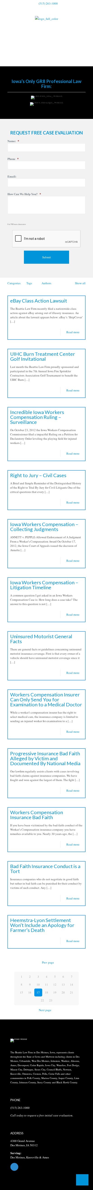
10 (38, 984)
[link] (18, 1040)
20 (63, 992)
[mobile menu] (87, 22)
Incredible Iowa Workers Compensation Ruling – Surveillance (37, 417)
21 (71, 992)
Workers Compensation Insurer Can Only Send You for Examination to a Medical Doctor (46, 699)
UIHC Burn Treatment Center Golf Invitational (42, 356)
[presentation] (46, 239)
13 (63, 984)
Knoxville (32, 1157)
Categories (14, 283)
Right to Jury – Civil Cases (38, 475)
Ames (45, 1157)
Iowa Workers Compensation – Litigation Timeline (44, 584)
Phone (13, 159)
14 (71, 984)
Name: (13, 141)
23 (50, 1000)
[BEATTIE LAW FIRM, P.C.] (46, 18)
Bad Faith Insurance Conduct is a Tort (45, 868)
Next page (45, 1010)
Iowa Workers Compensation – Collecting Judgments (44, 526)
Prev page (48, 962)
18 (46, 992)
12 (54, 984)
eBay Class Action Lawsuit (38, 301)
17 (38, 992)
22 (42, 1000)
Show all (80, 283)
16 (29, 992)
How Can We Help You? (24, 194)
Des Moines (17, 1157)
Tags (29, 283)
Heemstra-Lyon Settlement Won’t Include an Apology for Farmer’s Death (42, 925)
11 (46, 984)
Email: (11, 176)
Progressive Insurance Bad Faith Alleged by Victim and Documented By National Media (45, 758)
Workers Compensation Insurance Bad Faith (36, 814)
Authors (46, 283)
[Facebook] (46, 1167)
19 (54, 992)
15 (21, 992)
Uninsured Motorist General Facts (41, 638)
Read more (72, 332)
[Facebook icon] (46, 9)
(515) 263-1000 (48, 3)
